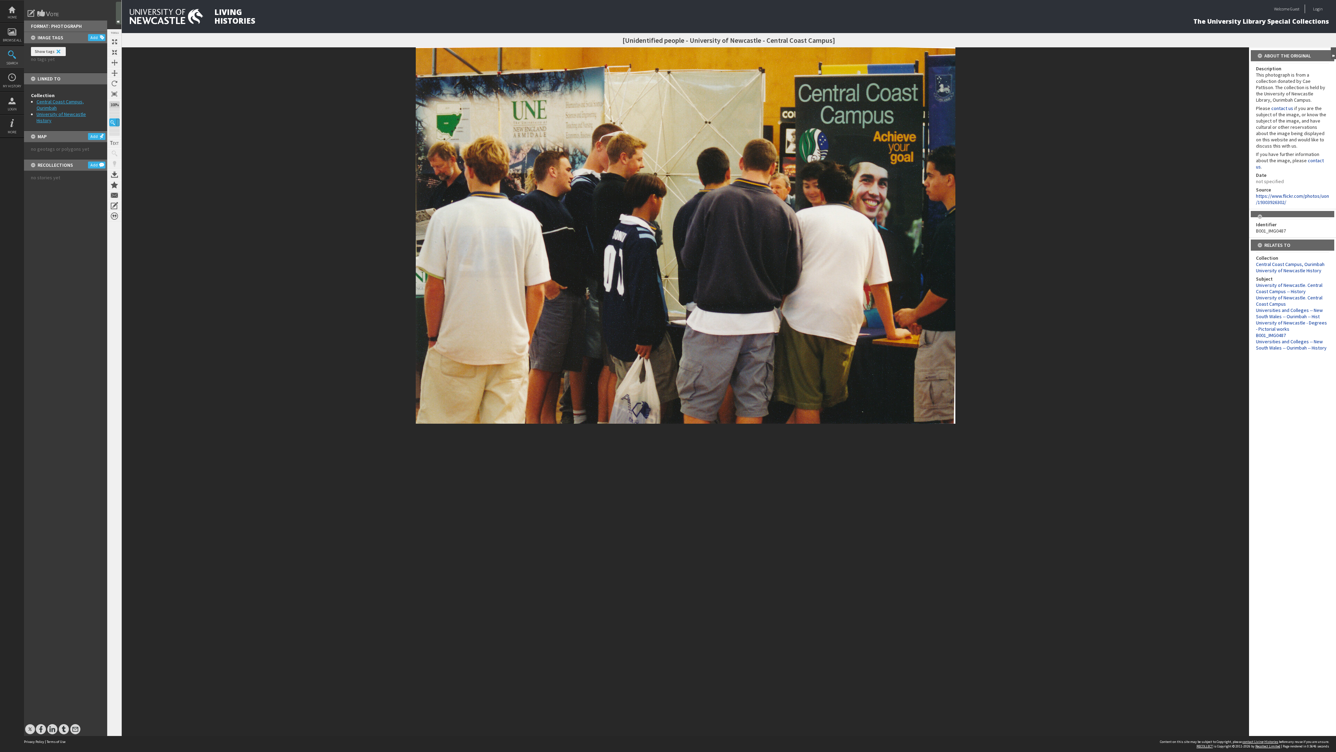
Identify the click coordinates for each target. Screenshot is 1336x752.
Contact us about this (114, 195)
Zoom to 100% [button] (114, 94)
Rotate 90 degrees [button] (114, 83)
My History (12, 86)
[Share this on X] (30, 725)
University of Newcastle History (1288, 270)
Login (12, 109)
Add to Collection (114, 185)
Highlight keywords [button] (114, 164)
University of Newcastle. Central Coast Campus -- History (1289, 288)
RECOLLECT (1204, 746)
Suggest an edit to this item (31, 13)
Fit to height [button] (114, 73)
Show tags (45, 51)
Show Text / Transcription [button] (114, 143)
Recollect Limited (1267, 746)
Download (114, 174)
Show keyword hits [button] (114, 153)
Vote (48, 13)
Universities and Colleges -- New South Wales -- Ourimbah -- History (1291, 344)
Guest (1294, 8)
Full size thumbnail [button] (114, 42)
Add (94, 37)
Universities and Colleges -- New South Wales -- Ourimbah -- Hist (1289, 313)
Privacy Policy (34, 741)
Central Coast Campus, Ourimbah (1290, 264)
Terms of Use (56, 741)
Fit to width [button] (114, 62)
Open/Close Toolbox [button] (118, 13)
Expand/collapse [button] (1333, 53)
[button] (114, 122)
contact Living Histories (1260, 741)
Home (12, 17)
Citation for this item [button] (114, 216)
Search (12, 63)
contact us (1282, 108)
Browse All (12, 40)
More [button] (12, 132)
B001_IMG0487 (1271, 335)
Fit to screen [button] (114, 52)
